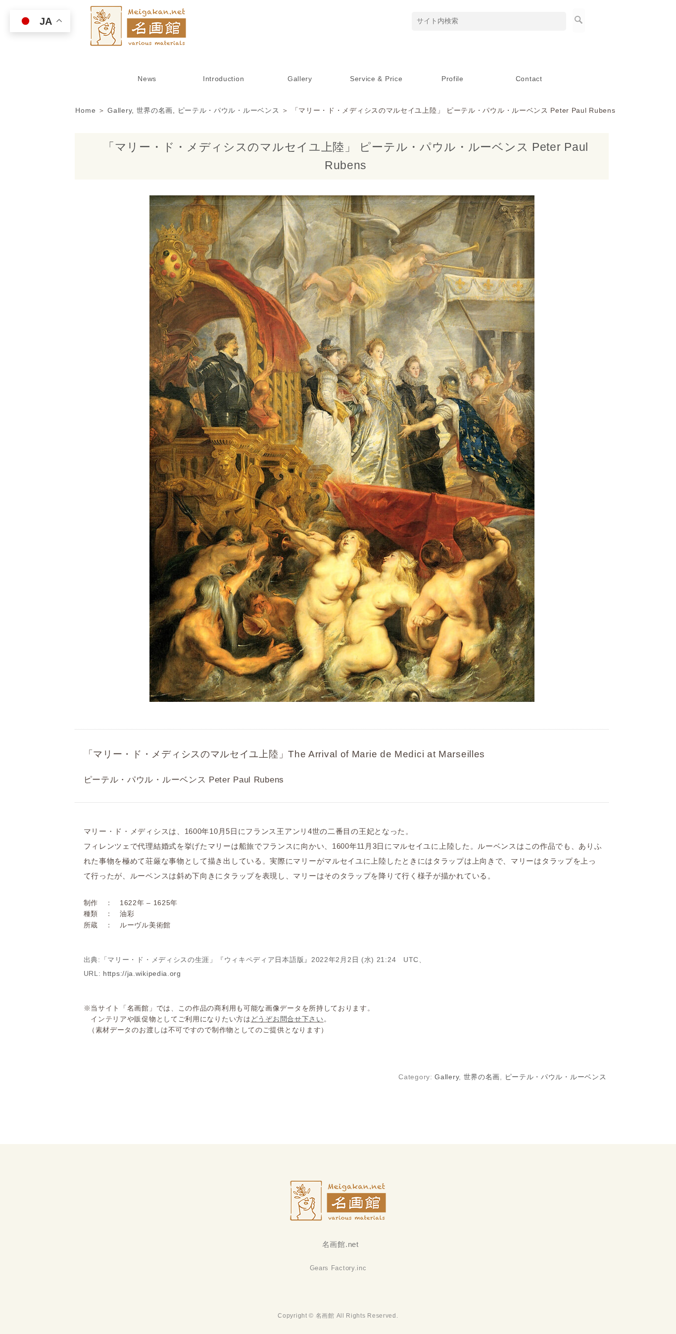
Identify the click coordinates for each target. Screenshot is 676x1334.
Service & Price (376, 79)
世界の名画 (155, 110)
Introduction (223, 79)
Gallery (300, 79)
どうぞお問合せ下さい (287, 1019)
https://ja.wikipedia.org (142, 973)
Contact (529, 79)
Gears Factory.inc (338, 1268)
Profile (452, 79)
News (147, 79)
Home (85, 110)
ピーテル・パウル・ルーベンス (229, 110)
